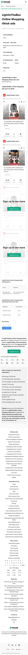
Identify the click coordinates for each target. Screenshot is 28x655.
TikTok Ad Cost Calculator (14, 451)
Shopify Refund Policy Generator (14, 461)
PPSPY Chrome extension (14, 475)
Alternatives (14, 501)
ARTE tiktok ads (19, 360)
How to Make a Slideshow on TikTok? (14, 606)
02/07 (8, 570)
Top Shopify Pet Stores (14, 527)
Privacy (8, 649)
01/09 (8, 575)
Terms (12, 649)
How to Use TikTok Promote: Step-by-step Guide (14, 595)
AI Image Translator (14, 506)
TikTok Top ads (14, 548)
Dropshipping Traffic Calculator (14, 447)
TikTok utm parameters (14, 437)
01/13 (14, 572)
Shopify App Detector (14, 444)
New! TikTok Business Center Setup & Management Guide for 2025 (14, 586)
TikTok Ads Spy (14, 486)
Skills (14, 491)
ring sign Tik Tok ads (8, 384)
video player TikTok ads (8, 376)
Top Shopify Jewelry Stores (14, 529)
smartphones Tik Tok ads (9, 392)
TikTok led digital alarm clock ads (11, 402)
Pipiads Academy (14, 555)
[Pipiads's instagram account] (19, 645)
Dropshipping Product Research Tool (14, 513)
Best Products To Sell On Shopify (14, 534)
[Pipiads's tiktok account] (16, 645)
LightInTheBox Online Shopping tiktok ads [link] (11, 8)
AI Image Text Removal (14, 508)
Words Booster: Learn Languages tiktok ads (24, 360)
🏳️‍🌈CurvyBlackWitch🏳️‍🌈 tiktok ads (8, 363)
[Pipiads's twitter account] (12, 645)
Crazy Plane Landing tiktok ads (14, 360)
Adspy (14, 484)
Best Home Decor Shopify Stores (14, 537)
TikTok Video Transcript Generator (14, 498)
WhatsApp (14, 620)
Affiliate (14, 477)
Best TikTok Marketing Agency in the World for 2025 (14, 599)
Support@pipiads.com (14, 617)
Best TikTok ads (14, 550)
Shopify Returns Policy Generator (14, 468)
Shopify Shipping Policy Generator (14, 470)
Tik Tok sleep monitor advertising (11, 389)
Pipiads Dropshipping (14, 515)
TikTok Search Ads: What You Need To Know (14, 582)
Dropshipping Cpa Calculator (14, 449)
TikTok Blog (14, 546)
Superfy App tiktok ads (3, 363)
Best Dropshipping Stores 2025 (14, 511)
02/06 (14, 570)
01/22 (19, 570)
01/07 (19, 575)
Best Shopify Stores (14, 524)
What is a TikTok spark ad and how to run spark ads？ (14, 603)
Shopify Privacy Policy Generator (14, 459)
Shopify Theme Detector (14, 442)
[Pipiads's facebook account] (9, 645)
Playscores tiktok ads (3, 360)
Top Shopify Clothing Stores (14, 532)
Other (23, 565)
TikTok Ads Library (14, 494)
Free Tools (14, 472)
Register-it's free (14, 209)
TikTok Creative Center (14, 496)
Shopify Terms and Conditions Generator (14, 464)
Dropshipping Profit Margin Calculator (14, 456)
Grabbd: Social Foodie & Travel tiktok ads (8, 360)
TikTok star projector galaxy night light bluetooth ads (13, 396)
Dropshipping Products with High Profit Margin (14, 519)
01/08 (14, 575)
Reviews (14, 503)
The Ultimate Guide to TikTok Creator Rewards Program (14, 591)
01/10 (19, 572)
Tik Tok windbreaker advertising (11, 379)
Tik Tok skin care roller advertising (11, 387)
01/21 (8, 572)
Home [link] (2, 6)
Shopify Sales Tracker (14, 434)
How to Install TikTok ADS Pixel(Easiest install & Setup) (14, 610)
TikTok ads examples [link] (11, 6)
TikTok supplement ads (8, 399)
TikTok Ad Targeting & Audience (14, 439)
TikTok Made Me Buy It (14, 522)
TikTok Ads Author (14, 553)
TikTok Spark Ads (14, 489)
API (14, 622)
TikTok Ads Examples (14, 543)
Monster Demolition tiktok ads (14, 363)
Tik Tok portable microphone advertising (13, 382)
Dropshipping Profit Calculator (14, 454)
